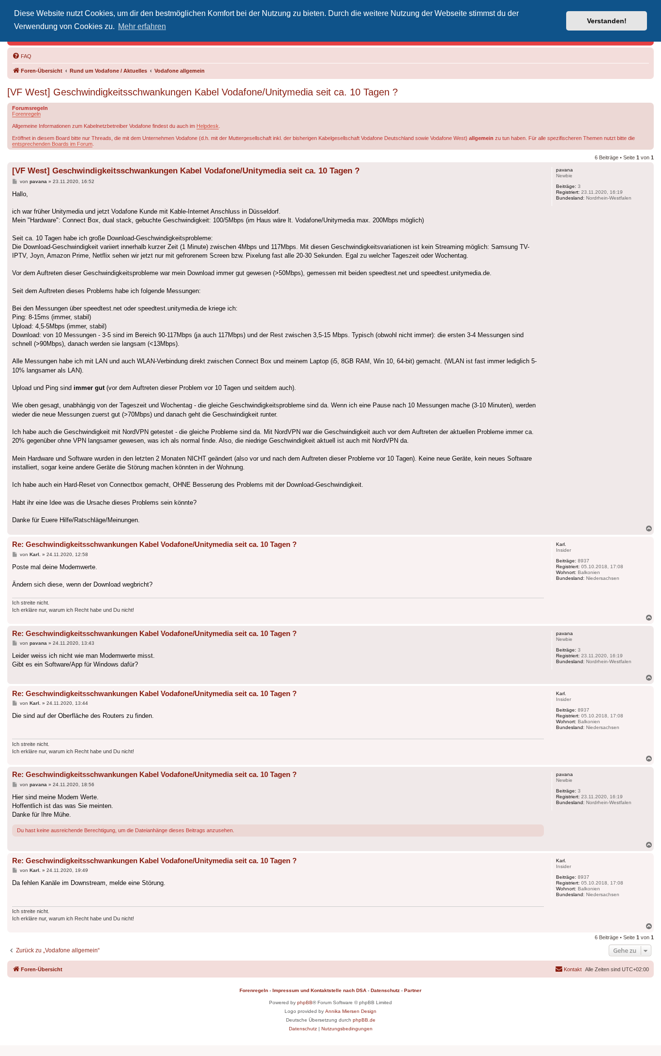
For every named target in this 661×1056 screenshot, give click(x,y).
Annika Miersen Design (350, 1011)
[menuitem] (21, 56)
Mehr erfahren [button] (142, 26)
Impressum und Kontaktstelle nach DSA (319, 990)
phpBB (305, 1002)
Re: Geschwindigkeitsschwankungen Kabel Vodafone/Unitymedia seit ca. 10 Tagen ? (154, 544)
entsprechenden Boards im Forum (52, 144)
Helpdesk (207, 126)
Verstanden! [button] (607, 21)
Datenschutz (385, 990)
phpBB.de (364, 1020)
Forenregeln (26, 114)
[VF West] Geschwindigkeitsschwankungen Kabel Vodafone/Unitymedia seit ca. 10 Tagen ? (202, 92)
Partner (412, 990)
